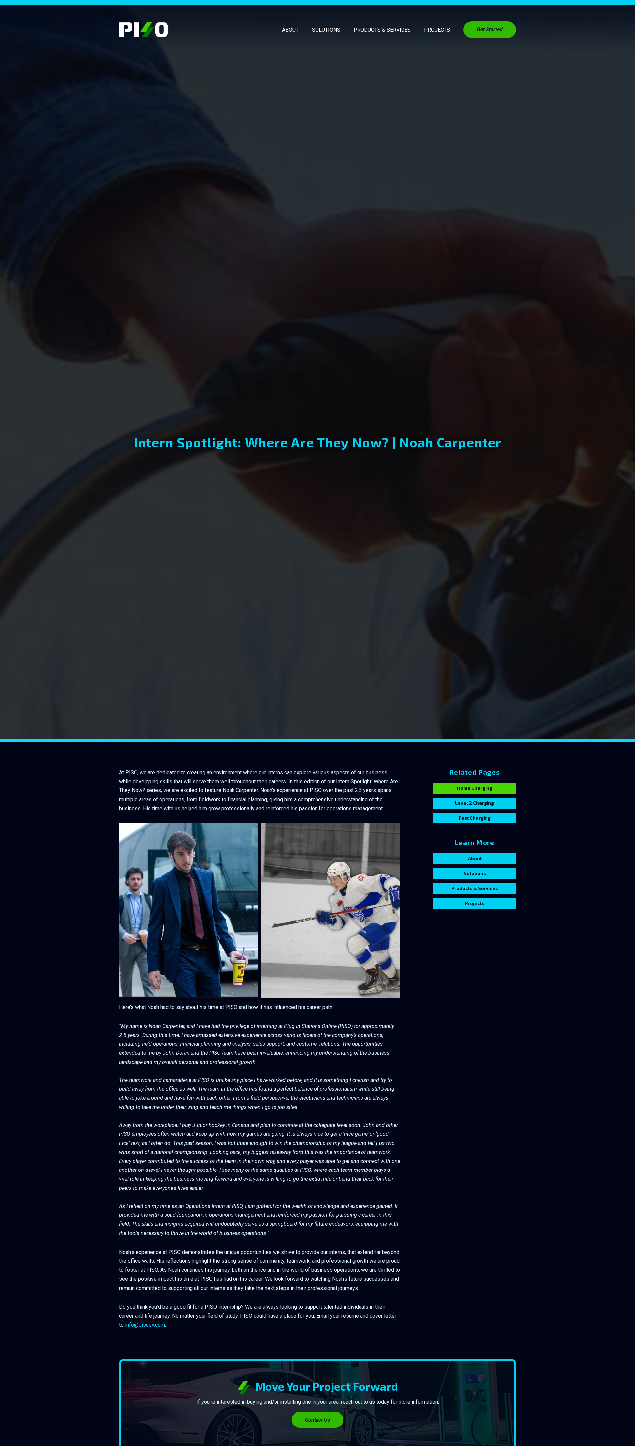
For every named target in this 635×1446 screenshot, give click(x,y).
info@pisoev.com (145, 1325)
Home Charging (474, 788)
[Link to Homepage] (144, 29)
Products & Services (382, 30)
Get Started (490, 29)
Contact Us (317, 1420)
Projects (437, 30)
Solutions (326, 30)
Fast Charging (475, 818)
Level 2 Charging (474, 803)
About (290, 30)
